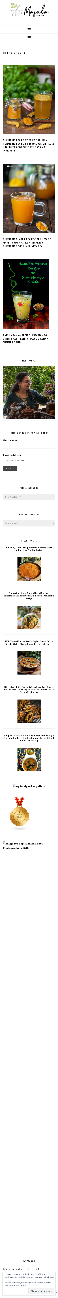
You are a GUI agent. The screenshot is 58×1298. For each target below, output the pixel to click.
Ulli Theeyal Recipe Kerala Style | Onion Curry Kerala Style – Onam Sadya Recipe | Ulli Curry (29, 642)
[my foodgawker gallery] (29, 786)
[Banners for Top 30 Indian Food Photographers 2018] (29, 848)
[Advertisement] (29, 888)
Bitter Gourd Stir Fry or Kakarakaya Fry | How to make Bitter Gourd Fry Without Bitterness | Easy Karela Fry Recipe (29, 690)
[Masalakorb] (29, 20)
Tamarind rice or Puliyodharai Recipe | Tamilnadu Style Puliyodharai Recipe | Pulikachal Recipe (29, 596)
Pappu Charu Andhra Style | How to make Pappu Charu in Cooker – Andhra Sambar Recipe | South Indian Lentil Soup (29, 738)
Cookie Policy (20, 1285)
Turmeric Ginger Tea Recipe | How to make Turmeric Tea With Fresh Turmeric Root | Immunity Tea (27, 242)
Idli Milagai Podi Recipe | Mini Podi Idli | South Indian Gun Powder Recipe (29, 548)
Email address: (12, 455)
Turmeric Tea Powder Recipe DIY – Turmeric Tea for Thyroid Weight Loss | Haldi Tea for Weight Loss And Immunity (28, 145)
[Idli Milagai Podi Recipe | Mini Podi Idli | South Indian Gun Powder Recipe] (29, 579)
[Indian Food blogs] (19, 830)
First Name (10, 440)
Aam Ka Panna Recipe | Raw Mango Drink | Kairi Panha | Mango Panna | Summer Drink (26, 339)
